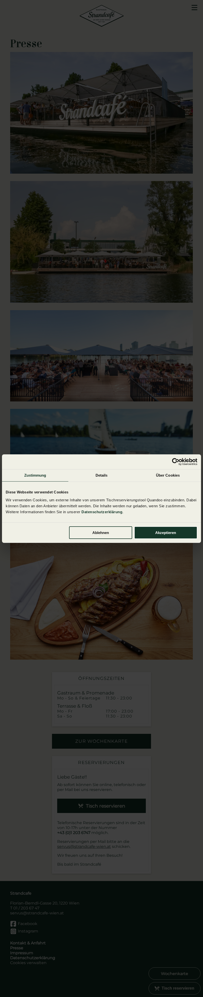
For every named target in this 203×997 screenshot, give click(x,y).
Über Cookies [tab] (168, 475)
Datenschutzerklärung (101, 512)
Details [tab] (102, 475)
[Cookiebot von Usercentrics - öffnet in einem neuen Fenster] (175, 461)
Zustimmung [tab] (35, 475)
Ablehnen (100, 533)
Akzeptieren (165, 533)
